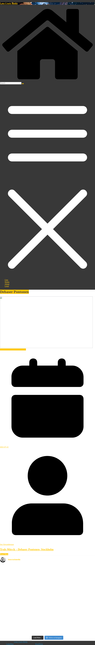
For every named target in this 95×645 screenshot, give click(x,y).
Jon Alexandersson (7, 544)
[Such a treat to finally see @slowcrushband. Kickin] (47, 628)
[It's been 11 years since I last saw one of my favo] (15, 612)
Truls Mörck (21, 349)
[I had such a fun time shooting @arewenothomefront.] (15, 593)
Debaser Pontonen (6, 349)
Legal (7, 286)
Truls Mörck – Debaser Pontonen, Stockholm (27, 549)
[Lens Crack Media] (47, 81)
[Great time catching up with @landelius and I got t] (79, 589)
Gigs (6, 280)
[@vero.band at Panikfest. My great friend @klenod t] (15, 627)
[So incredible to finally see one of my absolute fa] (79, 574)
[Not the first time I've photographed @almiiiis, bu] (47, 611)
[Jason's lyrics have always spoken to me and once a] (47, 591)
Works (7, 282)
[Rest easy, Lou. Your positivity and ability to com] (15, 568)
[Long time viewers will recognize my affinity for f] (47, 569)
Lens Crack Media (9, 3)
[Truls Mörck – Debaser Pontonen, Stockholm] (46, 347)
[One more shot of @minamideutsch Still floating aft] (79, 605)
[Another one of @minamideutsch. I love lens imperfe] (79, 626)
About (7, 284)
